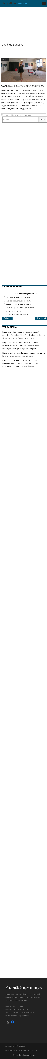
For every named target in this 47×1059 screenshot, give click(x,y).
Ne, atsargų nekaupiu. (14, 311)
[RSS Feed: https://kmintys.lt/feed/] (7, 1022)
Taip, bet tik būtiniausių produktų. (18, 301)
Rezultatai (41, 318)
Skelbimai (9, 1046)
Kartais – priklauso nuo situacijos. (18, 304)
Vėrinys (5, 59)
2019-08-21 (7, 115)
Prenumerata (11, 1050)
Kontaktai (32, 1050)
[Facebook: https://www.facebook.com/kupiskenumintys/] (12, 1022)
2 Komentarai (17, 115)
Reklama (22, 1050)
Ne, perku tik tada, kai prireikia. (17, 315)
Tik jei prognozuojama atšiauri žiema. (20, 308)
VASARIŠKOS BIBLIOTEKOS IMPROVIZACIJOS (22, 85)
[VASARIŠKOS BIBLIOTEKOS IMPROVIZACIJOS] (23, 70)
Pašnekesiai (20, 1046)
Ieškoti (42, 119)
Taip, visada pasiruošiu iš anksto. (18, 297)
